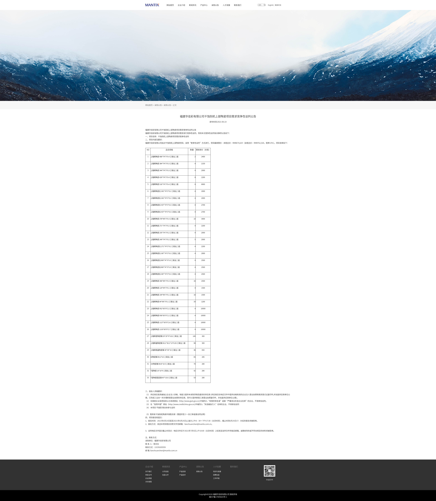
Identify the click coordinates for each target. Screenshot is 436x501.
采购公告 (215, 5)
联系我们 (237, 5)
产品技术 (182, 475)
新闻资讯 (192, 5)
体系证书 (148, 475)
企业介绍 (181, 5)
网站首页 (170, 5)
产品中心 (204, 5)
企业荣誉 (148, 478)
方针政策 (148, 481)
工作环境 (216, 478)
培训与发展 (217, 471)
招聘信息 (216, 475)
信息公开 (165, 475)
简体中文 (278, 5)
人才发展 (226, 5)
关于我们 (148, 471)
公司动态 (165, 471)
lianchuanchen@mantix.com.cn (198, 424)
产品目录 (182, 471)
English (270, 5)
